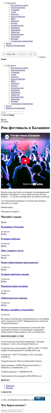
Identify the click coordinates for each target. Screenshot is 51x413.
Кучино (14, 23)
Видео (8, 43)
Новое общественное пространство (19, 262)
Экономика (15, 30)
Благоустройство (18, 16)
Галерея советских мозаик (15, 274)
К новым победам (10, 238)
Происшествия (17, 34)
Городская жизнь (18, 7)
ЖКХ (13, 19)
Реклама (9, 388)
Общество (15, 32)
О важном (15, 10)
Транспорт (15, 37)
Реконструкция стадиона (14, 286)
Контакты (10, 386)
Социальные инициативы (22, 41)
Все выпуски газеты (19, 5)
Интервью (15, 28)
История (14, 39)
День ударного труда (12, 250)
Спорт (13, 12)
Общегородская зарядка (14, 298)
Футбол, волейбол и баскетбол (17, 309)
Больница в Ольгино (12, 226)
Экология (15, 21)
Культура (14, 14)
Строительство (17, 25)
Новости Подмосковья (15, 45)
